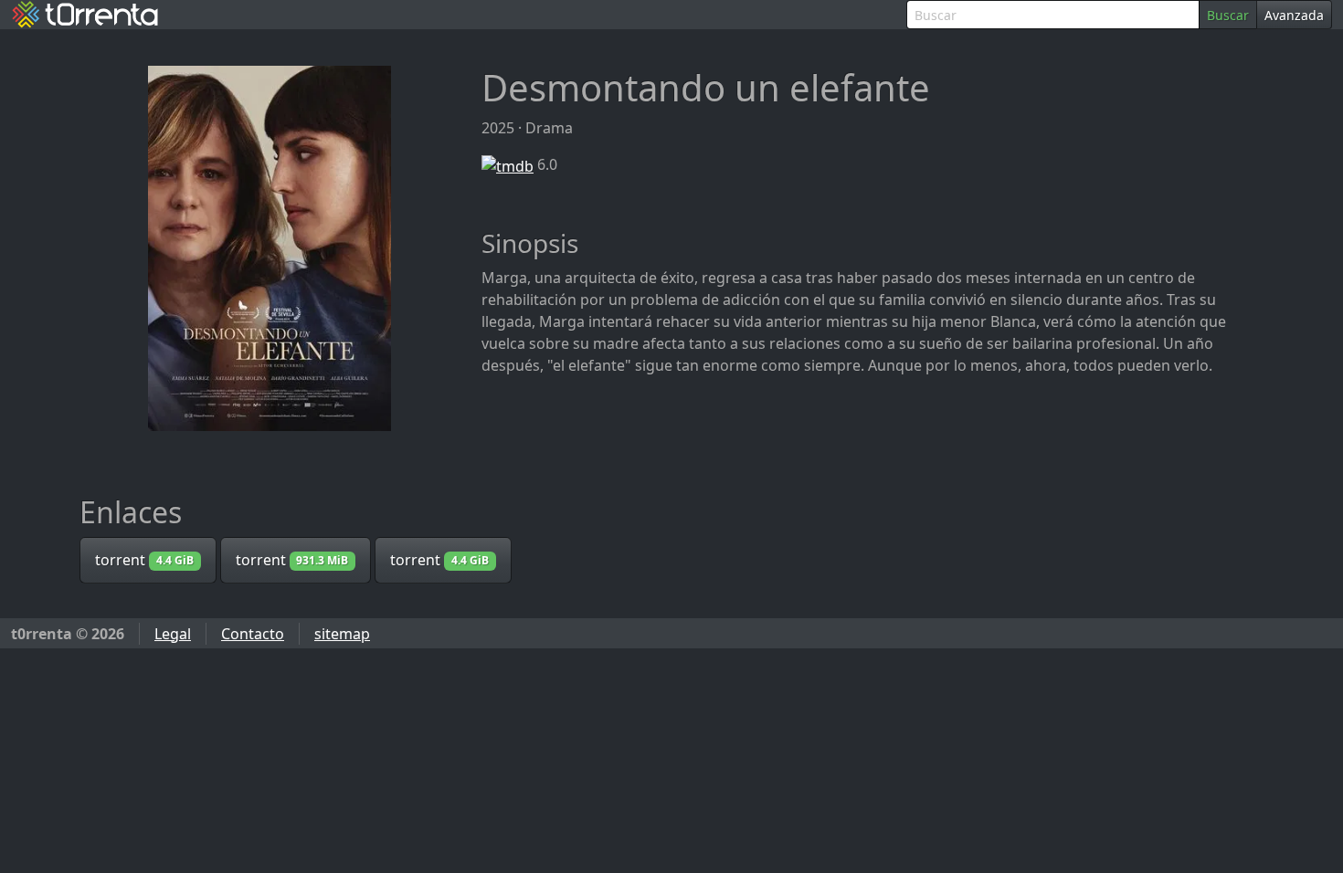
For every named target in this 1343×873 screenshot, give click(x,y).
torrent (144, 560)
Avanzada (1294, 15)
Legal (172, 634)
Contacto (252, 634)
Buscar (1228, 15)
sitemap (342, 634)
